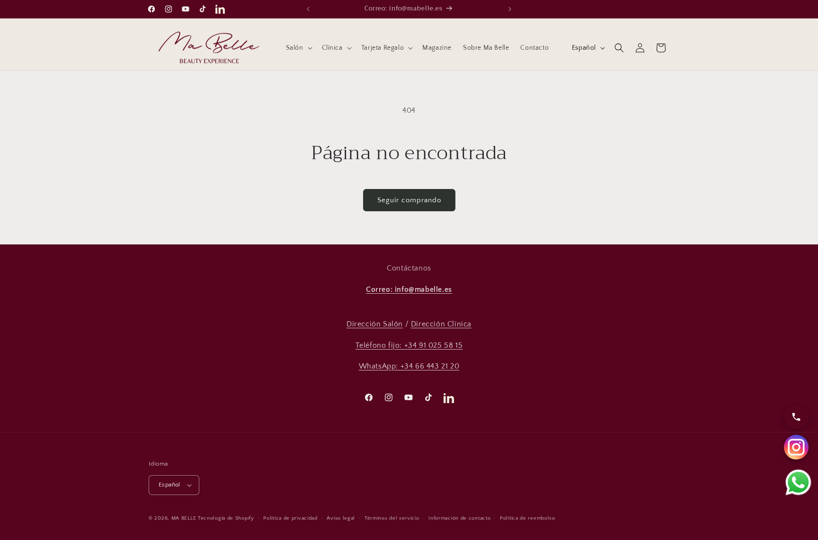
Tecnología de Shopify (226, 518)
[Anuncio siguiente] (509, 9)
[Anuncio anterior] (308, 9)
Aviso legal (341, 518)
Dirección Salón (375, 324)
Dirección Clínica (441, 324)
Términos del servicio (392, 518)
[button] (298, 48)
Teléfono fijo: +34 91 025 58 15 (409, 345)
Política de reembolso (527, 518)
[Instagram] (796, 447)
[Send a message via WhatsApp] (798, 482)
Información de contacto (459, 518)
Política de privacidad (290, 518)
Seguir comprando (409, 200)
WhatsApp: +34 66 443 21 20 (409, 366)
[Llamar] (796, 417)
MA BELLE (183, 518)
